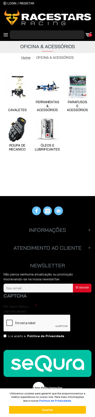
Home (25, 57)
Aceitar (47, 410)
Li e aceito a (36, 336)
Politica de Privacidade (55, 400)
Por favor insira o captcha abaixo (16, 308)
